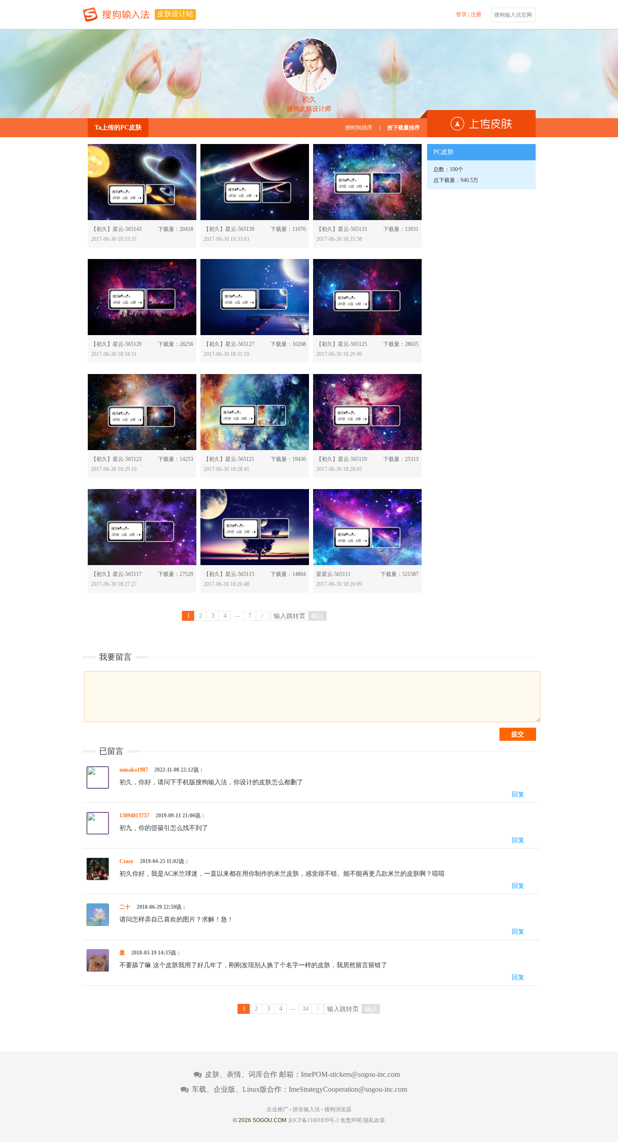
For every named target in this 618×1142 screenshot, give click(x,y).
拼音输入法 (306, 1109)
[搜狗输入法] (116, 14)
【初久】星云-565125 (341, 344)
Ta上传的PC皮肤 (118, 127)
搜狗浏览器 (338, 1109)
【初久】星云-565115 (229, 574)
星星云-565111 (333, 574)
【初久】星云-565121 (229, 459)
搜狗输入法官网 (513, 15)
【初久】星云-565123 (116, 459)
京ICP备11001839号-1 (313, 1120)
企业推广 (277, 1109)
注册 (476, 14)
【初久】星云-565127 (229, 344)
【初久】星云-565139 (229, 229)
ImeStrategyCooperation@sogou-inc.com (348, 1089)
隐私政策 (374, 1120)
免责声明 (351, 1120)
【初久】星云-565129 (116, 344)
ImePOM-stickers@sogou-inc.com (350, 1074)
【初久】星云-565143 (116, 229)
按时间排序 (358, 128)
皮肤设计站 (175, 14)
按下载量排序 (403, 128)
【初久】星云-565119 (341, 459)
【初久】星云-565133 (341, 229)
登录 (461, 14)
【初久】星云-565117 (116, 574)
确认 (317, 615)
